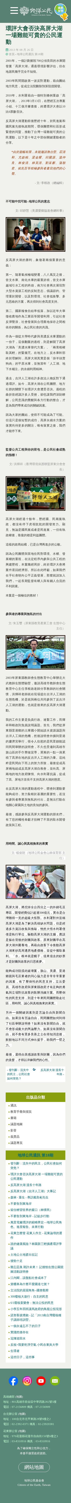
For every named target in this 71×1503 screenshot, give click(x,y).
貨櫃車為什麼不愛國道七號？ (30, 1284)
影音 (13, 1130)
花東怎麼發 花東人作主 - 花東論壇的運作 (36, 1235)
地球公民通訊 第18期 (30, 54)
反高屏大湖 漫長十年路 (25, 1185)
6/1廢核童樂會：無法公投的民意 (32, 1302)
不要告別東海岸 (21, 1203)
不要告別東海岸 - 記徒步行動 (29, 1216)
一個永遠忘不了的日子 (25, 1326)
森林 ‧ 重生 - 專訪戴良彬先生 (29, 1197)
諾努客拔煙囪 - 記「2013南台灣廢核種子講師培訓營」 (35, 1317)
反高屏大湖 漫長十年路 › (52, 1072)
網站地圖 (34, 1467)
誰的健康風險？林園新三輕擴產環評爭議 (36, 1246)
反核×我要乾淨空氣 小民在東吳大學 (34, 1344)
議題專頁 (16, 1142)
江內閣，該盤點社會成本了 (28, 1277)
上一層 (35, 1070)
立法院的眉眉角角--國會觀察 (29, 1290)
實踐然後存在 (19, 1332)
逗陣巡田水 (18, 1338)
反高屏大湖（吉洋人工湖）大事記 (33, 1191)
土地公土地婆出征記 (24, 1254)
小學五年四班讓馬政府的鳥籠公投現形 (36, 1309)
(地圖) (19, 1396)
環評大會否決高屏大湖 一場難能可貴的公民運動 (36, 1176)
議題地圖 (16, 1124)
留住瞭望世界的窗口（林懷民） (31, 1209)
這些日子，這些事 (22, 1357)
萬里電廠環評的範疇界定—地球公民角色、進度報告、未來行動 (36, 1224)
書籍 (13, 1118)
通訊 (13, 1105)
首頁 (12, 54)
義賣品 (15, 1136)
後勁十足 (16, 1260)
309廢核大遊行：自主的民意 (29, 1296)
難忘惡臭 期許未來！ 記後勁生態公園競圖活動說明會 (36, 1269)
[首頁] (36, 9)
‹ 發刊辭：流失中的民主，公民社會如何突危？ (18, 1074)
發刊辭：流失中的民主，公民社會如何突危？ (36, 1166)
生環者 (15, 1351)
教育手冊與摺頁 (21, 1111)
